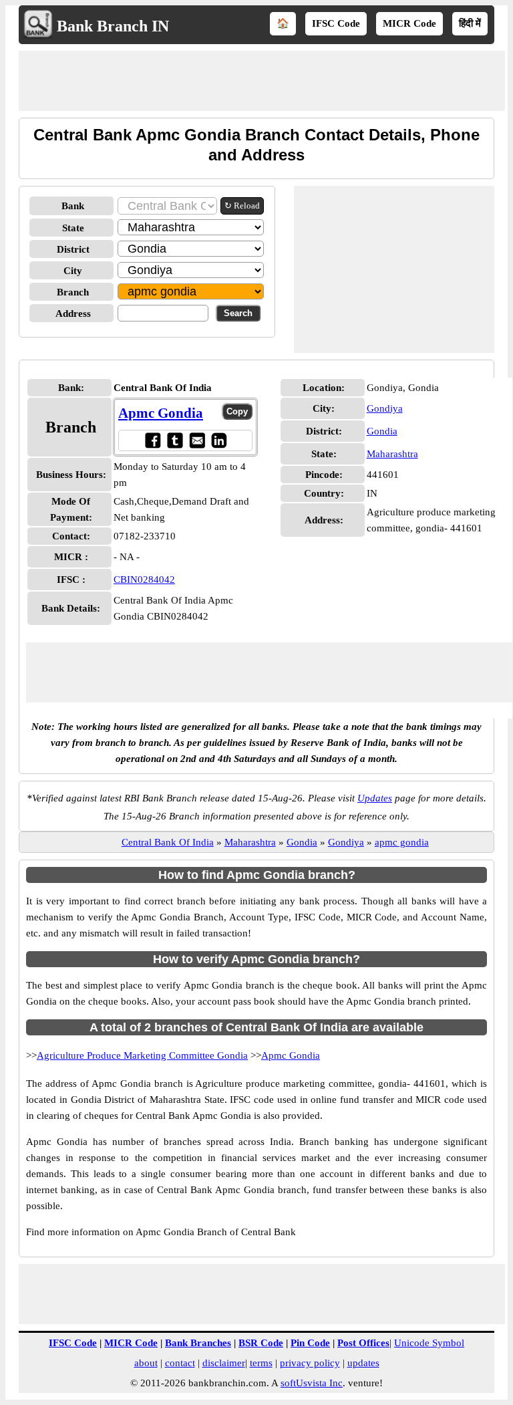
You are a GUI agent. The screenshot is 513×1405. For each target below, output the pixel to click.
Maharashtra (392, 454)
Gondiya (385, 408)
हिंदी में (470, 23)
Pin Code (310, 1342)
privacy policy (310, 1363)
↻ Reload (242, 206)
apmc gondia (402, 842)
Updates (374, 798)
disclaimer (223, 1363)
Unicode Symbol (429, 1342)
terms (261, 1363)
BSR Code (260, 1342)
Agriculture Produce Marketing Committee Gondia (142, 1055)
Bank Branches (198, 1342)
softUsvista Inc (312, 1383)
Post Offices (363, 1342)
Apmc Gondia (160, 413)
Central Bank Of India (168, 842)
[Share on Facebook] (152, 440)
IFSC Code (336, 23)
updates (363, 1363)
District (73, 249)
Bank (72, 206)
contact (180, 1363)
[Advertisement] (262, 81)
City (72, 270)
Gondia (382, 431)
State (73, 228)
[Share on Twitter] (174, 440)
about (146, 1363)
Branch (73, 292)
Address (73, 313)
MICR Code (409, 23)
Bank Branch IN (113, 26)
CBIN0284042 (144, 579)
